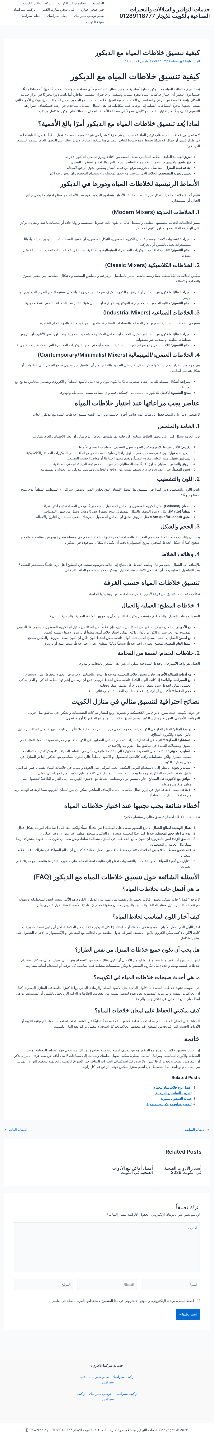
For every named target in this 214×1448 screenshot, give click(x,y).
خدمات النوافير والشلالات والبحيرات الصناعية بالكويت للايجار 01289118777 (165, 12)
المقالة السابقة (197, 1129)
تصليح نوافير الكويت (72, 3)
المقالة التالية (16, 1129)
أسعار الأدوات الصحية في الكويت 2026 (182, 1170)
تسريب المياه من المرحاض (172, 1093)
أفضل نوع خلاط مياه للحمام (172, 1087)
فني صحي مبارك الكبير (58, 9)
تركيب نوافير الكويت (37, 3)
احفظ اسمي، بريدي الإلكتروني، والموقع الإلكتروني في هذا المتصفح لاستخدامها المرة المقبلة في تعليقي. (122, 1301)
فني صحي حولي (92, 9)
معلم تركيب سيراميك (89, 16)
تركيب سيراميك (24, 9)
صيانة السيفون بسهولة (175, 1098)
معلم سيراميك (57, 16)
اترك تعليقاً (192, 61)
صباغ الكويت (95, 22)
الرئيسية (98, 3)
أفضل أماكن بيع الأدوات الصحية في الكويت (132, 1170)
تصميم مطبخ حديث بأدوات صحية (168, 1104)
